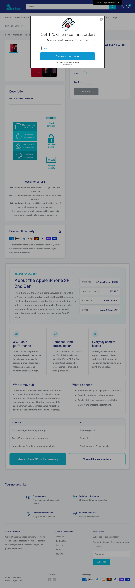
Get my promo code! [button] (68, 56)
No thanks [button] (67, 64)
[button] (101, 19)
